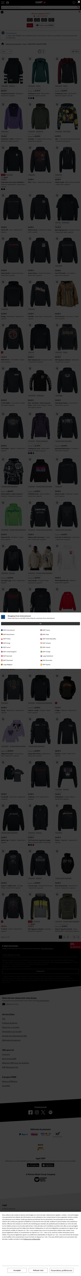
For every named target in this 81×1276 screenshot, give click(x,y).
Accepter (17, 1270)
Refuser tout (38, 1270)
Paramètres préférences (61, 1270)
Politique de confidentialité (31, 1239)
